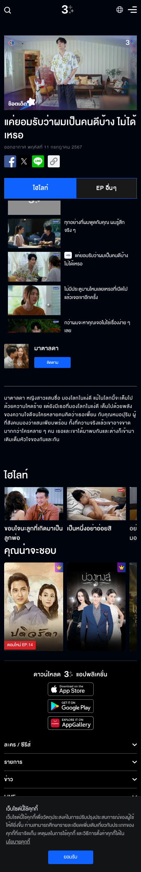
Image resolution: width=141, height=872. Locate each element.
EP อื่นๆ (106, 188)
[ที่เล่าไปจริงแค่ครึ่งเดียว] (33, 606)
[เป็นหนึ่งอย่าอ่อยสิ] (96, 503)
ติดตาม (52, 362)
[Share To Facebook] (10, 161)
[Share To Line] (38, 161)
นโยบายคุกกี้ (18, 842)
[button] (37, 72)
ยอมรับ (70, 857)
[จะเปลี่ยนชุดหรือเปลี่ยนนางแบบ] (96, 606)
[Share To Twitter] (24, 161)
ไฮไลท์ (41, 188)
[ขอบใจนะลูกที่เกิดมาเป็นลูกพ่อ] (34, 503)
